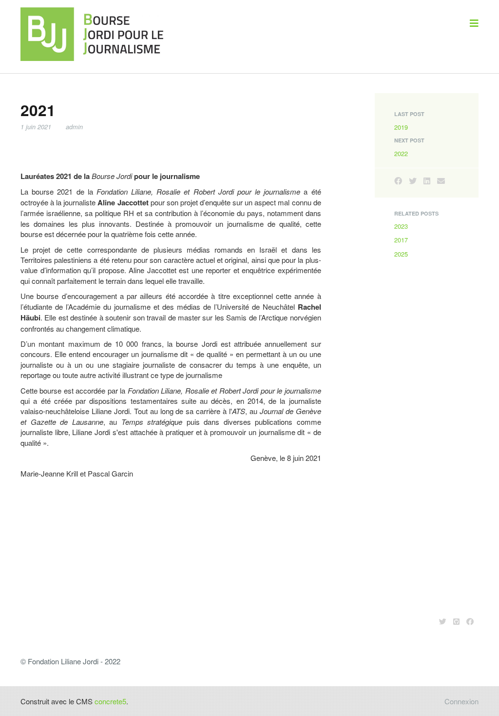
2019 (401, 127)
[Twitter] (413, 180)
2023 (401, 226)
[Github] (456, 621)
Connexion (461, 701)
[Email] (441, 180)
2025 (401, 254)
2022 (401, 153)
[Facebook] (398, 180)
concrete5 (110, 701)
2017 (401, 239)
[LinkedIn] (426, 180)
